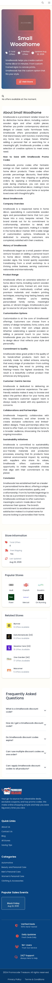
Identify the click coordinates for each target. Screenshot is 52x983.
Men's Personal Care (11, 871)
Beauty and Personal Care (14, 867)
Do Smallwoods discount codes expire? (22, 739)
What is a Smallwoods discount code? (22, 710)
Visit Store (27, 81)
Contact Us (7, 831)
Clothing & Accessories (12, 880)
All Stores (6, 840)
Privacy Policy (14, 979)
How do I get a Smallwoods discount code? (24, 725)
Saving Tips (7, 845)
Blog (4, 836)
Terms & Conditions (34, 979)
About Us (6, 827)
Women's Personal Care (13, 876)
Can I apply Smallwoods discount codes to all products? (23, 767)
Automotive (7, 862)
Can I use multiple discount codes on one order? (25, 753)
